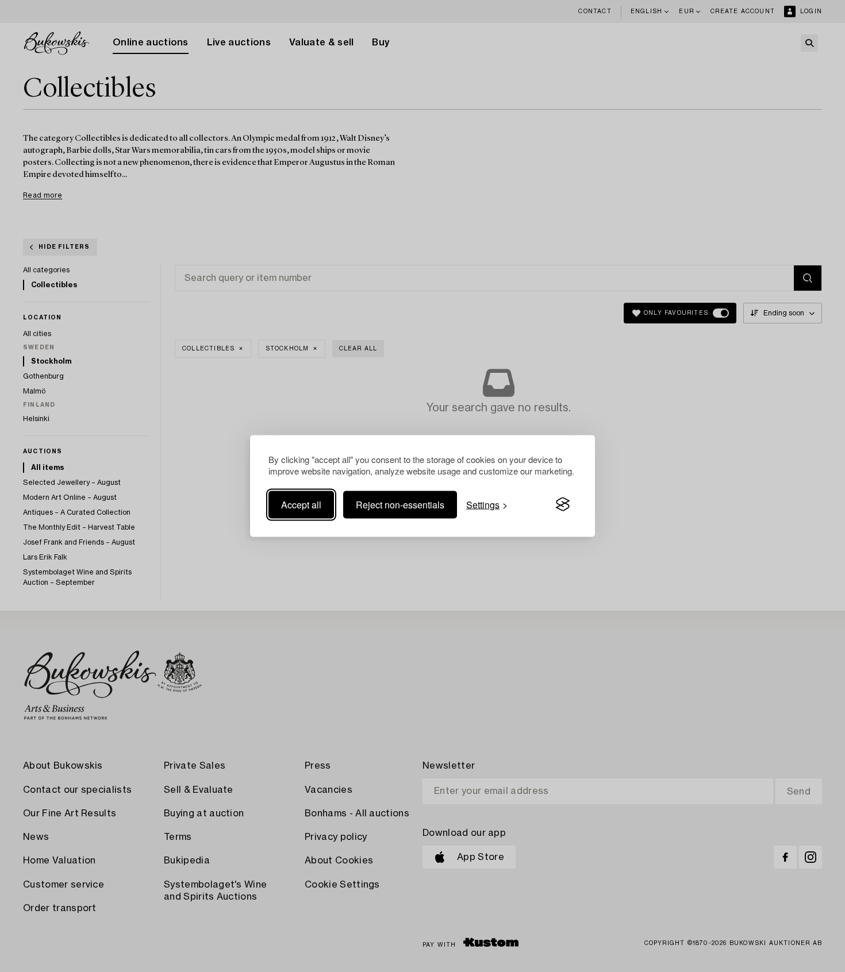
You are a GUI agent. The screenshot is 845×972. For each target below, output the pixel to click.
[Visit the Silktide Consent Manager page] (563, 504)
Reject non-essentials (400, 504)
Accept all (301, 504)
